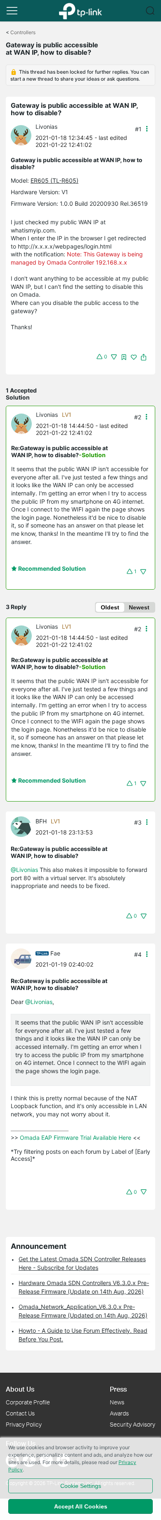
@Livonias (24, 869)
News (117, 1402)
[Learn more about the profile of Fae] (23, 958)
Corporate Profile (28, 1402)
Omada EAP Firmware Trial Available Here (75, 1137)
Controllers (23, 32)
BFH (41, 821)
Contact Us (20, 1413)
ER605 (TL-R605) (54, 180)
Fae (55, 953)
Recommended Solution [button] (51, 568)
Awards (119, 1413)
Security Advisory (132, 1424)
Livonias (46, 126)
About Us (20, 1389)
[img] (124, 357)
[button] (12, 10)
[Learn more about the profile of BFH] (23, 826)
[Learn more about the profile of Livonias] (23, 134)
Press (118, 1389)
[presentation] (21, 135)
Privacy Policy (24, 1424)
